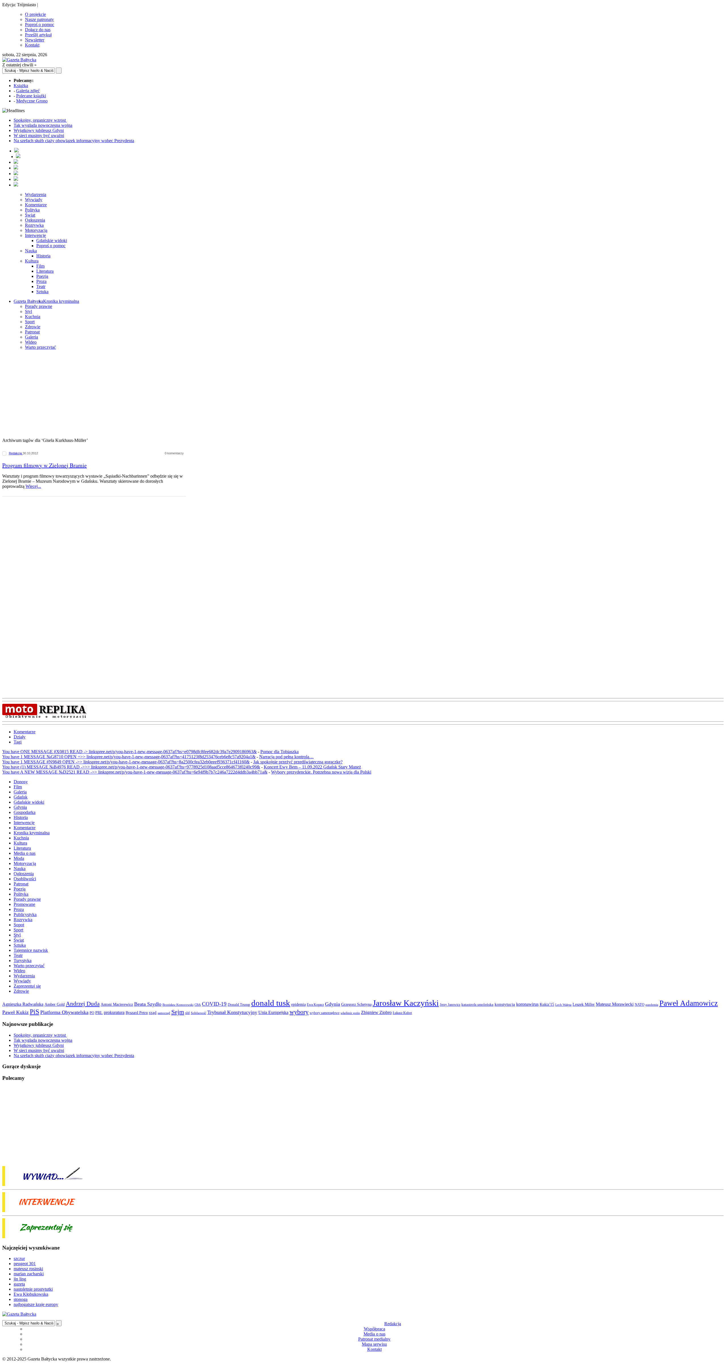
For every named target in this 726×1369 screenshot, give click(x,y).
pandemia (651, 1004)
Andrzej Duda (83, 1003)
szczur (19, 1258)
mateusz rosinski (28, 1268)
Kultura (32, 261)
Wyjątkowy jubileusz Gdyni (39, 130)
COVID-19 (214, 1004)
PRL (99, 1013)
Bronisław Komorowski (177, 1004)
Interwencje (35, 235)
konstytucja (505, 1004)
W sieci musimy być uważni (39, 135)
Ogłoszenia (35, 220)
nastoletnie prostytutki (33, 1289)
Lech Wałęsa (563, 1004)
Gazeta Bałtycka (28, 301)
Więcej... (33, 486)
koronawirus (527, 1004)
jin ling (20, 1278)
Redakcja (16, 453)
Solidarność (198, 1013)
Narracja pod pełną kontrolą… (286, 756)
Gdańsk (21, 797)
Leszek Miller (584, 1004)
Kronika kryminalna (61, 301)
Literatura (45, 271)
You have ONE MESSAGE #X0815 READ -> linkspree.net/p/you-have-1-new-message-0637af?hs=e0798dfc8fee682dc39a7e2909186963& (129, 751)
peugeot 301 (25, 1263)
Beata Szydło (147, 1004)
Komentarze (36, 204)
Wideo (31, 342)
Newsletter (34, 39)
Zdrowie (32, 326)
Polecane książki (31, 95)
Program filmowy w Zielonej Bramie (44, 465)
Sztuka (42, 291)
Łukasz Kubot (402, 1013)
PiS (34, 1011)
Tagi (18, 742)
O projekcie (35, 14)
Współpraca (374, 1328)
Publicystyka (25, 914)
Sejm (177, 1012)
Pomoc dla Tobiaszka (279, 751)
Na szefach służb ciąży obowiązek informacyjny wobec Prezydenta (74, 140)
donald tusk (270, 1002)
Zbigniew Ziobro (376, 1012)
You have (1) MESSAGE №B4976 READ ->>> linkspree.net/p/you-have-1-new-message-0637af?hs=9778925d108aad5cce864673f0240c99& (131, 767)
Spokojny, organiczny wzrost (40, 120)
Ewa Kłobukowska (31, 1294)
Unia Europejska (273, 1012)
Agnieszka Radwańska (22, 1004)
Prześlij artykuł (38, 34)
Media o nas (24, 853)
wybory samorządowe (324, 1013)
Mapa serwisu (374, 1344)
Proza (41, 281)
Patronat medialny (374, 1339)
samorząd (164, 1013)
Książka (21, 85)
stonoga (21, 1299)
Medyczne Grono (32, 100)
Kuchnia (32, 316)
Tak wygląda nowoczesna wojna (43, 125)
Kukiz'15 (547, 1004)
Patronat (32, 331)
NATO (639, 1005)
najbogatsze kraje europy (36, 1304)
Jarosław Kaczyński (406, 1002)
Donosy (21, 781)
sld (187, 1013)
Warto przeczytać (40, 347)
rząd (153, 1012)
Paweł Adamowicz (688, 1003)
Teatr (40, 286)
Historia (43, 255)
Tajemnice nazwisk (31, 950)
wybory (299, 1011)
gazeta (19, 1284)
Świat (30, 215)
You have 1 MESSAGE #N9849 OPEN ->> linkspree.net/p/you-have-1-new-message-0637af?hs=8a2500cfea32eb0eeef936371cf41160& (126, 761)
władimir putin (350, 1013)
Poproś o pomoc (39, 24)
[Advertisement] (363, 394)
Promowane (24, 904)
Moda (19, 858)
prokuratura (114, 1012)
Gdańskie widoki (51, 240)
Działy (20, 736)
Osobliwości (25, 878)
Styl (28, 311)
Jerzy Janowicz (450, 1005)
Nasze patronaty (39, 19)
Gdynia (20, 807)
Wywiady (33, 199)
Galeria (31, 337)
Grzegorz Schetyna (356, 1004)
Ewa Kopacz (315, 1005)
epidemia (298, 1004)
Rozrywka (34, 225)
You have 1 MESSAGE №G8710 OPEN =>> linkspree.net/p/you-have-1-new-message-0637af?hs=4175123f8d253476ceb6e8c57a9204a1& (129, 756)
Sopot (19, 924)
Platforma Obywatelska (64, 1012)
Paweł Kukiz (15, 1012)
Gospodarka (24, 812)
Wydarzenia (35, 194)
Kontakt (32, 45)
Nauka (31, 250)
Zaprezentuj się (27, 986)
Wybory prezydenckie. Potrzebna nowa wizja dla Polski (321, 772)
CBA (198, 1004)
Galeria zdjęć (28, 90)
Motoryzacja (36, 230)
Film (40, 266)
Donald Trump (239, 1004)
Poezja (42, 276)
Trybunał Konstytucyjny (232, 1012)
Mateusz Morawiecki (615, 1004)
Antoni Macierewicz (117, 1004)
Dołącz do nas (37, 29)
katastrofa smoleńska (477, 1005)
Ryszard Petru (137, 1013)
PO (92, 1013)
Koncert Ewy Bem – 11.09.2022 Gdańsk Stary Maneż (312, 767)
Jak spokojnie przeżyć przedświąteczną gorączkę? (298, 761)
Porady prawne (38, 306)
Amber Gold (55, 1004)
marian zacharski (29, 1273)
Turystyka (22, 960)
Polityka (32, 209)
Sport (30, 321)
